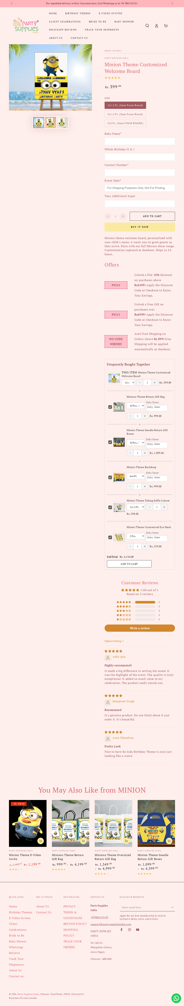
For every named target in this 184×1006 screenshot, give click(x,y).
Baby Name (152, 402)
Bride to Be (16, 935)
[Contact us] (176, 998)
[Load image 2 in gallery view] (50, 122)
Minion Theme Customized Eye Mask (149, 527)
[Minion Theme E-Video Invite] (28, 823)
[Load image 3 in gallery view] (62, 122)
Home (108, 51)
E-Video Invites (20, 918)
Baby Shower (18, 941)
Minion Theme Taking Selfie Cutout (148, 500)
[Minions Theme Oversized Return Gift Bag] (113, 823)
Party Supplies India (116, 58)
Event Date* (113, 180)
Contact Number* (117, 165)
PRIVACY (69, 906)
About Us (15, 970)
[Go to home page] (26, 25)
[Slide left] (12, 3)
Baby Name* (113, 134)
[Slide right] (172, 3)
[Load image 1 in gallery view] (38, 122)
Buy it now (140, 227)
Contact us (16, 976)
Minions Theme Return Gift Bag (146, 396)
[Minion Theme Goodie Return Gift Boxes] (156, 823)
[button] (147, 26)
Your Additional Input (120, 196)
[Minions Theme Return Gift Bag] (70, 823)
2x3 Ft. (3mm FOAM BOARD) (125, 124)
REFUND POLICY (75, 924)
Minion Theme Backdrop (141, 467)
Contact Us (43, 912)
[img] (113, 651)
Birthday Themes (20, 912)
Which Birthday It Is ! (119, 149)
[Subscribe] (173, 907)
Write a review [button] (140, 628)
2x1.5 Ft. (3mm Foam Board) (125, 115)
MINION (117, 51)
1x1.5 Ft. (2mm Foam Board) (125, 106)
